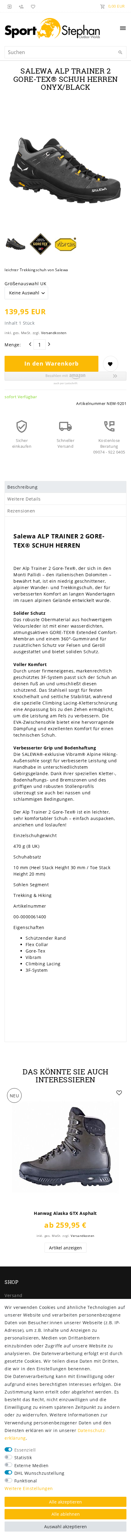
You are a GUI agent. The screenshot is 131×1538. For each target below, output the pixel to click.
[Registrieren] (21, 6)
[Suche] (120, 52)
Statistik (23, 1457)
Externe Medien (31, 1465)
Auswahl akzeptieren (65, 1526)
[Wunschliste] (32, 6)
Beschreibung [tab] (22, 487)
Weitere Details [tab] (24, 499)
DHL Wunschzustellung (39, 1473)
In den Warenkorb (51, 363)
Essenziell (25, 1450)
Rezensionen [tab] (21, 511)
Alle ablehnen (65, 1514)
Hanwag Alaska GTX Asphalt (65, 1213)
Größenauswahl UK (25, 283)
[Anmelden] (10, 6)
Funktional (25, 1481)
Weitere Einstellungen (29, 1488)
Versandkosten (54, 332)
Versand (14, 1295)
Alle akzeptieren (65, 1502)
